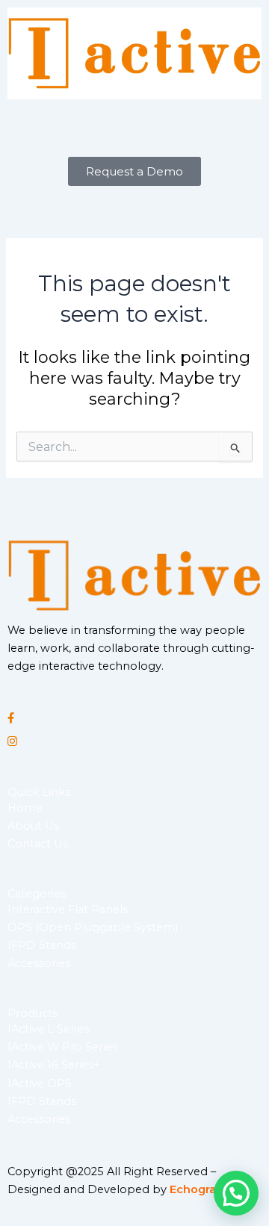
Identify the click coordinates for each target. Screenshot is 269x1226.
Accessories (38, 963)
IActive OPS (39, 1083)
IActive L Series (48, 1029)
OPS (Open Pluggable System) (92, 927)
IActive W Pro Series (62, 1047)
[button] (134, 128)
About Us (33, 826)
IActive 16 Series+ (53, 1064)
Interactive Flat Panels (67, 909)
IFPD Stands (41, 945)
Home (25, 808)
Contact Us (37, 843)
